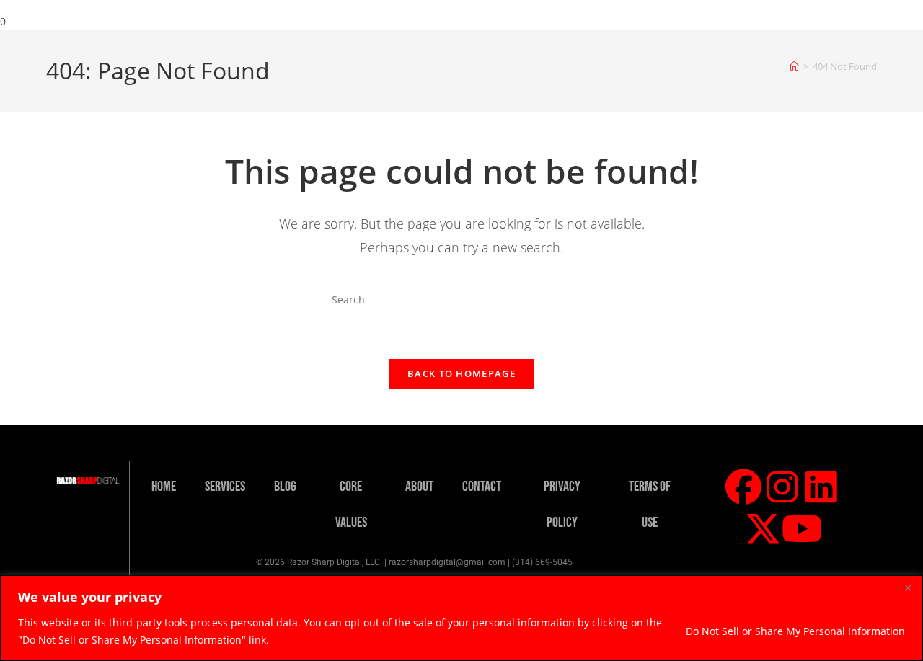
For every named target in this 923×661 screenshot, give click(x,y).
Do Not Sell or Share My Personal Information (795, 631)
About (419, 486)
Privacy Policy (562, 504)
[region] (461, 618)
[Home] (794, 66)
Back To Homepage (461, 373)
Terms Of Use (650, 504)
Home (163, 486)
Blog (285, 486)
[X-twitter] (763, 528)
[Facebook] (743, 487)
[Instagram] (782, 487)
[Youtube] (802, 528)
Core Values (351, 504)
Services (225, 486)
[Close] (908, 587)
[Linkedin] (821, 487)
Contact (481, 486)
